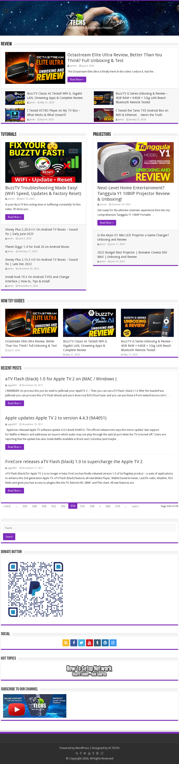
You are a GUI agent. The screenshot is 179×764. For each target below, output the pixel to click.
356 (92, 506)
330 (24, 506)
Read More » (77, 79)
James (73, 65)
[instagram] (113, 642)
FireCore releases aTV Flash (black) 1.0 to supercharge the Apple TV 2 (74, 461)
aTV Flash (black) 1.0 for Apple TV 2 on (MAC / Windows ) (61, 378)
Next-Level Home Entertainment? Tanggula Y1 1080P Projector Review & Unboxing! (133, 193)
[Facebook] (73, 642)
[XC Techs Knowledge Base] (89, 17)
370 (117, 506)
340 (34, 506)
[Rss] (65, 642)
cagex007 (12, 385)
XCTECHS (114, 748)
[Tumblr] (97, 642)
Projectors (102, 134)
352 (53, 506)
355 (82, 506)
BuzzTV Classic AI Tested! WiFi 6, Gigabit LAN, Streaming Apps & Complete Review (85, 346)
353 (63, 506)
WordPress (82, 748)
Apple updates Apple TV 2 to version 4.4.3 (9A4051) (56, 418)
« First (6, 506)
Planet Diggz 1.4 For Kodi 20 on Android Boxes (37, 246)
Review (6, 44)
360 (108, 506)
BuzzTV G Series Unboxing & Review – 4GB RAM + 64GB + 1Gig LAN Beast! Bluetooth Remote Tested (142, 98)
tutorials (8, 134)
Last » (135, 506)
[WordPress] (105, 642)
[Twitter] (81, 642)
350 (44, 506)
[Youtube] (89, 642)
